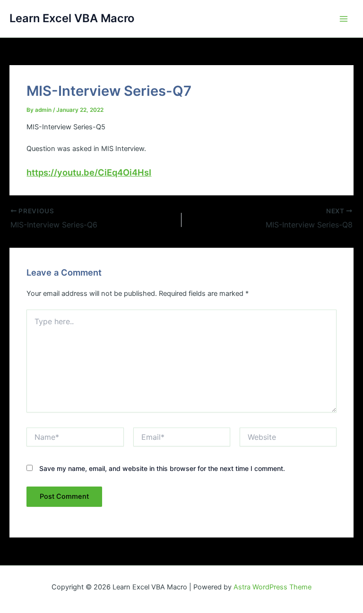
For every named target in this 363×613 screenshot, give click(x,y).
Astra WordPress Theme (272, 587)
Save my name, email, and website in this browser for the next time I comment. (162, 468)
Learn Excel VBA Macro (71, 18)
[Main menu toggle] (344, 19)
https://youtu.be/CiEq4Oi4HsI (88, 172)
